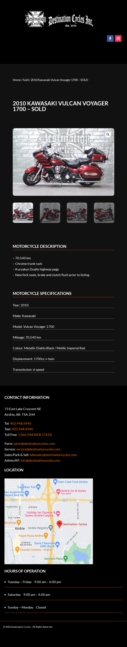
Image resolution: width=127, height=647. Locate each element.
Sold (26, 80)
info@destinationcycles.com (40, 460)
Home (17, 80)
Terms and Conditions (32, 637)
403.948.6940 (20, 423)
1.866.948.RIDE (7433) (35, 435)
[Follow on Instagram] (118, 38)
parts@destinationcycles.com (34, 443)
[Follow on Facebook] (110, 38)
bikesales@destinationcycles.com (53, 455)
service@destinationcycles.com (38, 449)
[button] (108, 134)
